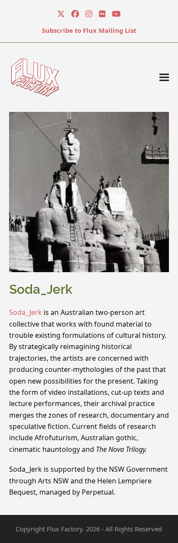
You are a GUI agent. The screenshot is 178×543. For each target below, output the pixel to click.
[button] (164, 77)
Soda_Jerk (25, 312)
